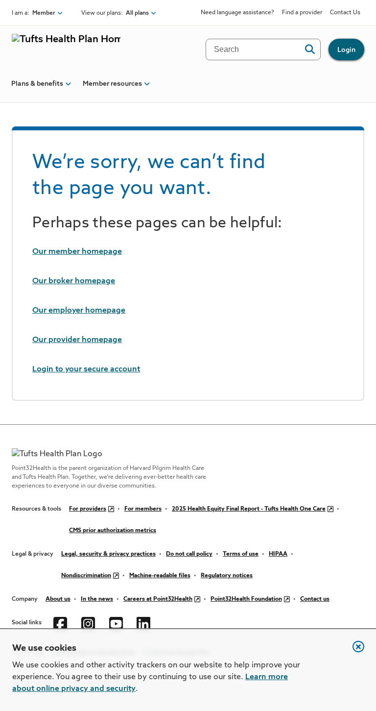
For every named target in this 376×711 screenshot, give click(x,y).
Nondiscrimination (86, 576)
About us (58, 599)
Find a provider (302, 13)
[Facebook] (61, 623)
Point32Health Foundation (246, 599)
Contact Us (345, 13)
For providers (87, 509)
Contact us (314, 599)
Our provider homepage (77, 340)
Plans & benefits (37, 83)
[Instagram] (89, 623)
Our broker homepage (73, 281)
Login (346, 50)
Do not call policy (189, 554)
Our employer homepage (78, 311)
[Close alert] (353, 651)
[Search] (309, 49)
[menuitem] (37, 87)
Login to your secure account (86, 369)
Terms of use (240, 554)
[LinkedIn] (145, 623)
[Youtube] (117, 623)
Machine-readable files (159, 576)
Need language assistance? (237, 13)
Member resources (112, 83)
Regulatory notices (227, 576)
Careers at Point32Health (157, 599)
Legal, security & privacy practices (108, 554)
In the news (97, 599)
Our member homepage (77, 252)
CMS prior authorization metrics (112, 531)
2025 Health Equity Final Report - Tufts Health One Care (249, 509)
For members (143, 509)
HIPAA (278, 554)
